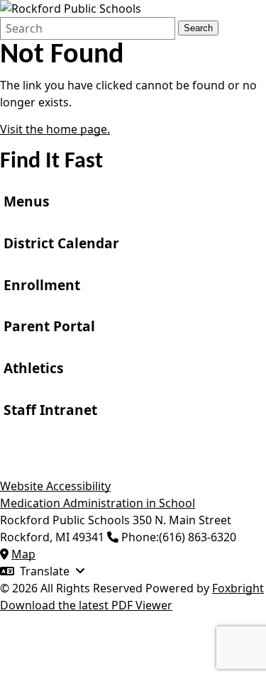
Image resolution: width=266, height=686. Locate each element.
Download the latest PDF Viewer (86, 605)
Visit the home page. (55, 129)
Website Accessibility (55, 486)
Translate (45, 571)
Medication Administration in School (97, 503)
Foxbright (238, 588)
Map (23, 554)
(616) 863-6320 (197, 537)
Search (198, 28)
